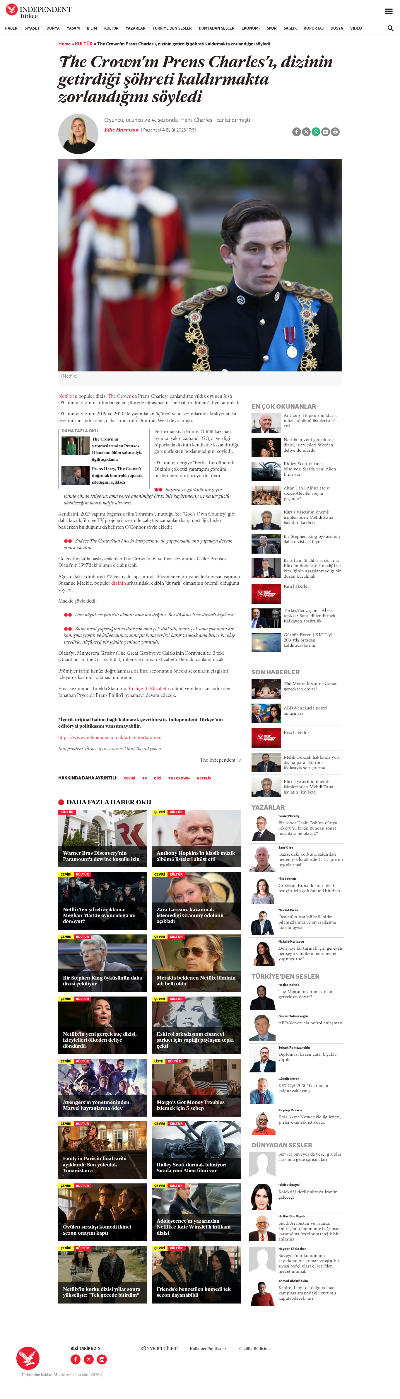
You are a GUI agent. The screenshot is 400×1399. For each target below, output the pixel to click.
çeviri (129, 778)
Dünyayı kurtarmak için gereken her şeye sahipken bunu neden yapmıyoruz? (310, 953)
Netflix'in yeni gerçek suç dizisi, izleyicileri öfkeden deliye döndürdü (100, 1040)
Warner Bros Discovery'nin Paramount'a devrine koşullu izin (101, 856)
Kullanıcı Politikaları (209, 1349)
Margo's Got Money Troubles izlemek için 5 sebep (191, 1105)
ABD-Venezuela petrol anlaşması (310, 1023)
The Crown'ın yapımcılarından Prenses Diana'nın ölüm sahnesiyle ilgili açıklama (117, 449)
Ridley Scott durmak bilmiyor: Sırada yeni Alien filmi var (191, 1168)
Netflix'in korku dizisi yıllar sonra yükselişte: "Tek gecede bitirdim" (101, 1292)
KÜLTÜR (111, 28)
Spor (272, 28)
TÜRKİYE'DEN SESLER (172, 28)
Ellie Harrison (122, 130)
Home (64, 44)
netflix (204, 778)
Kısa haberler (296, 586)
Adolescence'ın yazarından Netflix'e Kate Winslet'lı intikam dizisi (194, 1227)
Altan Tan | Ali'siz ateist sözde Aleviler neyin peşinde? (307, 493)
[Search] (390, 28)
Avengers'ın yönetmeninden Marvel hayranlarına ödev (96, 1105)
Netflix (65, 396)
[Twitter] (89, 1359)
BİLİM (92, 28)
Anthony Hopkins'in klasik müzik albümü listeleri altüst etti (196, 856)
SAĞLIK (290, 28)
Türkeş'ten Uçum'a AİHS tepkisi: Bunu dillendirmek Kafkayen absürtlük (310, 616)
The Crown (119, 396)
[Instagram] (102, 1359)
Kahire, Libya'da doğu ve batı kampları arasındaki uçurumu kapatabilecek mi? (307, 1293)
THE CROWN (179, 778)
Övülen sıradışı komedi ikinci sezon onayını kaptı (97, 1230)
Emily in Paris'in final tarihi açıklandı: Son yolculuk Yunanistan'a (95, 1164)
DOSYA (337, 28)
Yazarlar (136, 28)
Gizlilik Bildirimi (254, 1349)
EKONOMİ (251, 28)
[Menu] (389, 11)
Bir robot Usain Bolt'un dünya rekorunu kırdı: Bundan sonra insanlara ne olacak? (307, 828)
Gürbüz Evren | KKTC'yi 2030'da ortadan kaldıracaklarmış (308, 640)
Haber (11, 28)
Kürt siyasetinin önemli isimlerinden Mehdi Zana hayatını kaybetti (308, 517)
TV (144, 778)
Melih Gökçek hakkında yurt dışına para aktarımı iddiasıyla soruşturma (312, 762)
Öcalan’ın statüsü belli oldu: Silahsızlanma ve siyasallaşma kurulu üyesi (307, 922)
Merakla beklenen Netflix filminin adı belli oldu (196, 981)
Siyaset (32, 28)
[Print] (335, 131)
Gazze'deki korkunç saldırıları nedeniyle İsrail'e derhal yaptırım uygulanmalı (310, 859)
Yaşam (73, 28)
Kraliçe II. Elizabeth (149, 689)
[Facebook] (76, 1359)
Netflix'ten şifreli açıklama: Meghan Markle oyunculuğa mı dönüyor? (99, 915)
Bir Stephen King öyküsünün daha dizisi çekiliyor (102, 981)
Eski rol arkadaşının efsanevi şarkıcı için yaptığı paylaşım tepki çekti (195, 1040)
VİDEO (356, 28)
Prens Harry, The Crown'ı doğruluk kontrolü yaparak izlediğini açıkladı (117, 476)
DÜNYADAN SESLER (217, 28)
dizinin (118, 583)
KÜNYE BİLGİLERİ (159, 1349)
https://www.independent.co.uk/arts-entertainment (110, 738)
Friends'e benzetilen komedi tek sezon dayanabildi (194, 1292)
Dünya (53, 28)
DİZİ (157, 778)
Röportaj (314, 28)
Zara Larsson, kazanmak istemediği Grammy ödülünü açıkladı (190, 915)
